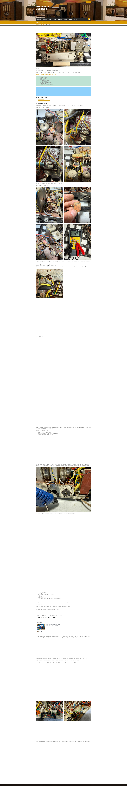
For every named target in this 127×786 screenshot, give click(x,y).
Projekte (54, 19)
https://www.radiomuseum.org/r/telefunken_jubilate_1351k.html (46, 74)
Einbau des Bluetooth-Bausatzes (43, 101)
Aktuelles (39, 19)
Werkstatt (60, 19)
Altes (50, 19)
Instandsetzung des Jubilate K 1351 (44, 100)
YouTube (65, 19)
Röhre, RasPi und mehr (42, 7)
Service (75, 19)
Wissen (70, 19)
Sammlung (45, 19)
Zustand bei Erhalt (41, 99)
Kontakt (88, 2)
